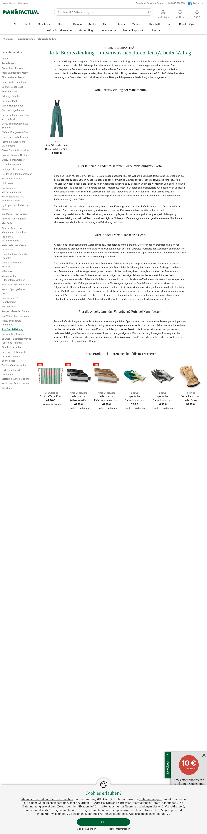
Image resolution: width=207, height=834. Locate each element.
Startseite (8, 38)
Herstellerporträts (25, 38)
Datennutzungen (150, 799)
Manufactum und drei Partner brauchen (47, 799)
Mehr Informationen (119, 828)
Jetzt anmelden (179, 753)
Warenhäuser (9, 3)
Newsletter (23, 3)
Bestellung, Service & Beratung (160, 3)
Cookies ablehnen (86, 828)
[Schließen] (204, 755)
